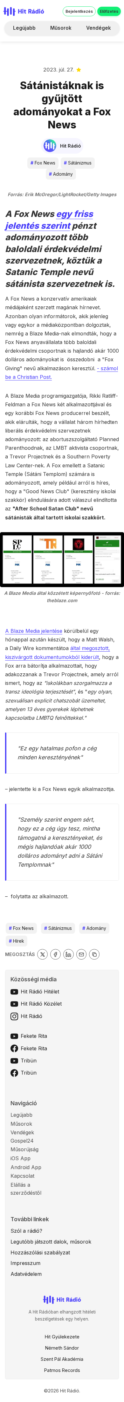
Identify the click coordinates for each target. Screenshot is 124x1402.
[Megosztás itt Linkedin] (68, 954)
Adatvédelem (26, 1274)
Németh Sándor (62, 1348)
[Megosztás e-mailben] (81, 954)
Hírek (16, 941)
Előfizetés (109, 11)
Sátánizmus (78, 162)
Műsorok (61, 28)
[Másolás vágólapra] (94, 954)
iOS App (20, 1158)
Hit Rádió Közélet (41, 1003)
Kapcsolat (22, 1176)
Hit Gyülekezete (62, 1336)
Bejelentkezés (79, 11)
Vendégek (98, 28)
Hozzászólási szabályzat (40, 1252)
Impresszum (25, 1263)
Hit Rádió (31, 1016)
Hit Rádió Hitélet (40, 991)
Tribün (29, 1060)
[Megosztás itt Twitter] (42, 954)
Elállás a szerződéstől (25, 1189)
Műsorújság (24, 1149)
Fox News (43, 162)
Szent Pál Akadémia (62, 1359)
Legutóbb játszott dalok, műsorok (50, 1241)
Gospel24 (22, 1141)
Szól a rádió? (26, 1231)
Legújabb (24, 28)
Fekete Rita (34, 1036)
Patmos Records (62, 1370)
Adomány (61, 174)
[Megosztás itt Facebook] (55, 954)
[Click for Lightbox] (62, 559)
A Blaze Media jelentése (33, 631)
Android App (25, 1167)
